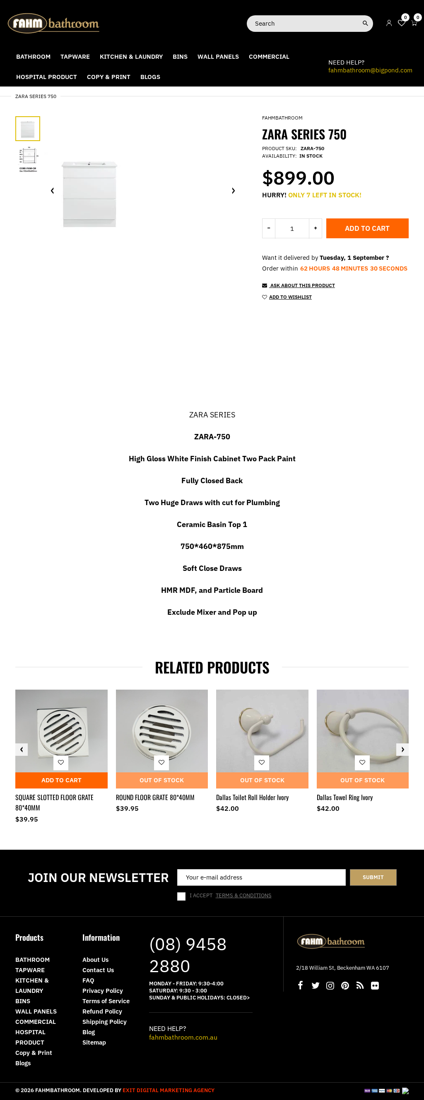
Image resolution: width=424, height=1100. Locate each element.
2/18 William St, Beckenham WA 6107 (342, 967)
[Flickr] (375, 986)
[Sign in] (389, 23)
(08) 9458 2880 (188, 955)
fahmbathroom (282, 118)
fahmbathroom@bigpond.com (370, 70)
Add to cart (367, 228)
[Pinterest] (345, 986)
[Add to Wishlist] (61, 762)
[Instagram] (330, 986)
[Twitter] (315, 986)
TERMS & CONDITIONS (244, 895)
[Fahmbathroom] (53, 23)
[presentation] (21, 749)
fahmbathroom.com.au (183, 1037)
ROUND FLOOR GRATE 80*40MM (155, 797)
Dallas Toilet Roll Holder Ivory (252, 797)
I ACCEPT (231, 895)
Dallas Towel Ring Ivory (345, 797)
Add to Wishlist (290, 297)
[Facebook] (300, 986)
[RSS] (360, 986)
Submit (373, 877)
